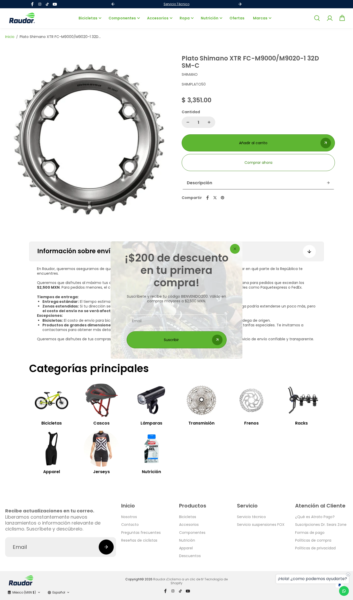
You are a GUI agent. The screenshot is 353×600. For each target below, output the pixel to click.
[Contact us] (344, 591)
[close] (235, 249)
